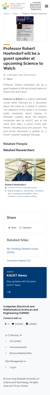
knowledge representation (22, 194)
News (15, 14)
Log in (13, 367)
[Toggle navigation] (46, 6)
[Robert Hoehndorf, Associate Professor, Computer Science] (25, 169)
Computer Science (30, 188)
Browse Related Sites (21, 353)
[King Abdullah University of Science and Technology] (13, 6)
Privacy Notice (20, 386)
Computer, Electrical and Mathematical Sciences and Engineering (35, 6)
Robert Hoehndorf (15, 184)
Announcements (18, 347)
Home (6, 14)
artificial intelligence (15, 191)
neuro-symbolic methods (27, 196)
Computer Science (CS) (19, 260)
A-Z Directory (12, 335)
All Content (15, 341)
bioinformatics (29, 191)
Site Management (14, 361)
